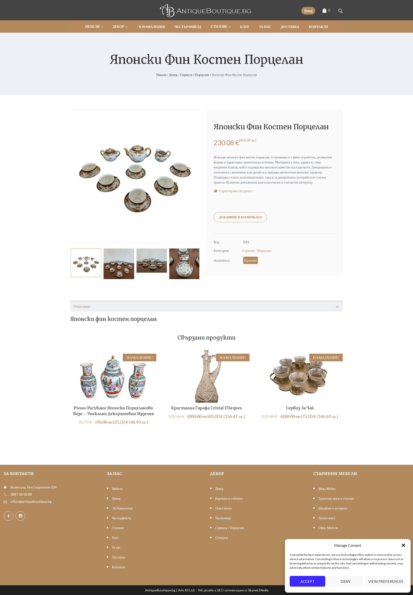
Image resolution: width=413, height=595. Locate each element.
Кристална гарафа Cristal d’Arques (206, 408)
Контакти (118, 567)
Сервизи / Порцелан (194, 75)
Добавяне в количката (240, 217)
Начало (161, 75)
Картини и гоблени (229, 498)
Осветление (223, 508)
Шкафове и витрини (333, 508)
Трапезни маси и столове (336, 498)
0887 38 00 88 (21, 494)
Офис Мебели (328, 528)
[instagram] (20, 516)
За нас (116, 547)
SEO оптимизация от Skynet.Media (242, 590)
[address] (5, 487)
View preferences (385, 581)
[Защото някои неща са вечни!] (206, 16)
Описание (82, 306)
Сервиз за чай (300, 408)
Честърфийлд (121, 518)
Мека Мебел (327, 489)
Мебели (117, 489)
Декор (173, 75)
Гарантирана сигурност (236, 191)
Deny (345, 581)
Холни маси (326, 518)
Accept (307, 581)
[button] (403, 545)
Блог (115, 538)
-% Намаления (122, 508)
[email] (5, 501)
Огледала (221, 538)
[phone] (5, 494)
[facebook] (8, 516)
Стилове (118, 528)
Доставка (118, 557)
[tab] (206, 306)
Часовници (223, 518)
